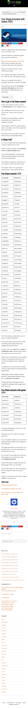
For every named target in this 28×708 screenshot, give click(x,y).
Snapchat (3, 662)
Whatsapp (4, 686)
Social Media (4, 665)
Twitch (3, 680)
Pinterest (3, 654)
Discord (3, 628)
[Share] (2, 45)
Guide (2, 639)
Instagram (4, 645)
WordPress (4, 689)
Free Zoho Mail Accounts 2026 (9, 556)
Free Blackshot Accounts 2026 (9, 562)
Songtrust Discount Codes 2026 (9, 568)
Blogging (3, 625)
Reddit (3, 657)
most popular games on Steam (13, 61)
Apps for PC (4, 622)
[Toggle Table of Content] (10, 97)
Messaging (4, 648)
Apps (2, 619)
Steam (9, 533)
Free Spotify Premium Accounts (11, 488)
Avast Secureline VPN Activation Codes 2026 (12, 580)
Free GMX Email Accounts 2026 (9, 565)
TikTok (3, 677)
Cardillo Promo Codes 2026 (8, 574)
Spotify (3, 668)
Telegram (3, 674)
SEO (2, 660)
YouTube (3, 692)
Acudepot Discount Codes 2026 (9, 559)
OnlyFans (3, 651)
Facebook (3, 630)
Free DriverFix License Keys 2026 (10, 577)
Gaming (3, 633)
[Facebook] (14, 522)
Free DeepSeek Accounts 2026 (9, 554)
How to (3, 642)
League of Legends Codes (9, 485)
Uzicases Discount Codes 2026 (9, 571)
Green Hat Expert (14, 2)
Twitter (3, 683)
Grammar (4, 636)
